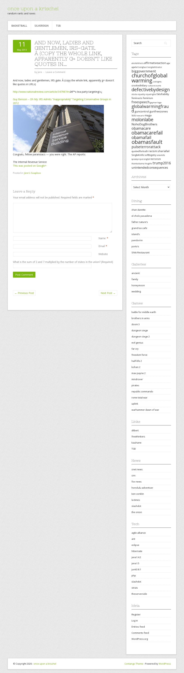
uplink (135, 403)
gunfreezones (159, 111)
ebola (134, 94)
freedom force (139, 354)
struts (135, 587)
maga (147, 115)
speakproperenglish (141, 159)
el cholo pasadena (142, 215)
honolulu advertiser (142, 487)
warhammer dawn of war (145, 409)
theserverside (139, 593)
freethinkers (138, 436)
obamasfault (147, 141)
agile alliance (139, 532)
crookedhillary (139, 85)
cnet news (137, 469)
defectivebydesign (151, 89)
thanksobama (138, 163)
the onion (137, 512)
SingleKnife (138, 155)
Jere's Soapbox (32, 173)
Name (102, 238)
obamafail (141, 137)
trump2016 (162, 163)
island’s (136, 234)
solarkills (161, 155)
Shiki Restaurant (141, 252)
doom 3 (136, 324)
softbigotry (150, 155)
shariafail (163, 151)
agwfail (135, 67)
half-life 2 (137, 361)
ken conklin (138, 493)
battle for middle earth (144, 312)
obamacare (141, 128)
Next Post (108, 293)
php (134, 575)
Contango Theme (134, 663)
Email (101, 246)
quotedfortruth (140, 151)
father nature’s (140, 222)
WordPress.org (140, 638)
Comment (99, 205)
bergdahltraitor (155, 67)
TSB (58, 25)
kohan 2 (136, 367)
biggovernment (144, 71)
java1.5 (135, 563)
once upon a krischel (33, 8)
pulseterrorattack (146, 146)
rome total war (139, 397)
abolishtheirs (138, 63)
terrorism (156, 159)
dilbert (135, 430)
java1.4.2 (136, 557)
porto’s (135, 246)
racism (152, 151)
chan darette (139, 209)
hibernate (137, 551)
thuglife (148, 163)
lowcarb (140, 115)
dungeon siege (140, 330)
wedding (136, 291)
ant (133, 538)
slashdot (136, 506)
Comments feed (140, 632)
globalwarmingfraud (150, 108)
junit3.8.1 (136, 569)
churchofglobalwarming (149, 78)
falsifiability (163, 94)
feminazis (137, 98)
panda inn (137, 240)
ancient (136, 273)
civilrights (157, 81)
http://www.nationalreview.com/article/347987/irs (41, 91)
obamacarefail (147, 132)
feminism (148, 98)
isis (134, 115)
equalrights (151, 94)
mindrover (137, 379)
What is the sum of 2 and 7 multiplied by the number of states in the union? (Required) (63, 262)
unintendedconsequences (150, 167)
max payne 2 (139, 373)
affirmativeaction (155, 63)
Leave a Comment (55, 72)
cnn (133, 475)
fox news (137, 481)
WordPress (165, 663)
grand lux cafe (139, 228)
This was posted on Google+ (30, 165)
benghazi (142, 67)
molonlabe (142, 119)
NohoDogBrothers (144, 124)
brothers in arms (141, 318)
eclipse (135, 545)
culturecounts (154, 85)
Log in (135, 620)
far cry (135, 348)
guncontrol (142, 111)
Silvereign (41, 25)
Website (103, 254)
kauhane (136, 442)
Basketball (19, 25)
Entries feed (138, 626)
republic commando (142, 391)
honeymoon (138, 285)
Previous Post (24, 293)
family (135, 279)
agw (168, 63)
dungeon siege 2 (141, 336)
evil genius (137, 342)
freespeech (141, 102)
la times (136, 500)
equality (141, 94)
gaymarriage (156, 102)
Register (136, 614)
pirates (135, 385)
